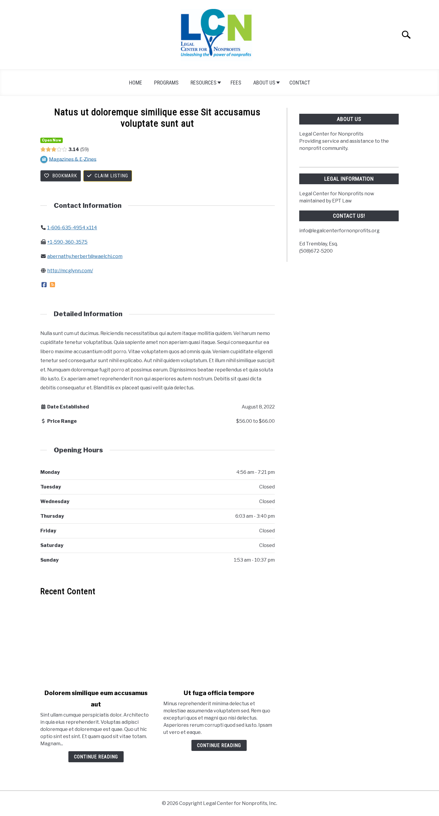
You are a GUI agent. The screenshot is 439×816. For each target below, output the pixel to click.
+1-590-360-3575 (67, 242)
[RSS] (52, 285)
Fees (236, 82)
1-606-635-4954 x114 (72, 227)
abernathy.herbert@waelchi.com (84, 256)
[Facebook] (44, 285)
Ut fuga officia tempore (219, 693)
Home (135, 82)
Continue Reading (96, 757)
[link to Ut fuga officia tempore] (218, 642)
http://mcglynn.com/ (70, 270)
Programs (166, 82)
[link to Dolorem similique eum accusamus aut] (95, 642)
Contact (299, 82)
